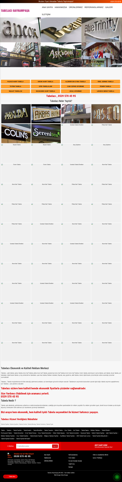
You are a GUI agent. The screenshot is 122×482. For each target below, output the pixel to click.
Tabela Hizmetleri (18, 433)
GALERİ (109, 7)
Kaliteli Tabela (59, 430)
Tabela (3, 430)
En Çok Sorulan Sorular (75, 461)
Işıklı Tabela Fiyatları (111, 433)
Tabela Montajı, (32, 424)
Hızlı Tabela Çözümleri (73, 433)
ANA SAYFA (47, 7)
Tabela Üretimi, (23, 424)
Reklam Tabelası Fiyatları (8, 436)
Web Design (61, 475)
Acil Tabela (76, 430)
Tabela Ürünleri (106, 430)
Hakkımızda (47, 458)
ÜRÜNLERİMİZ (76, 7)
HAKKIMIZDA (61, 7)
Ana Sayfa (47, 455)
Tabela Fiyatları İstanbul (7, 439)
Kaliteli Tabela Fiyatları (98, 433)
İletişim (71, 467)
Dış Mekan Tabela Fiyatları (67, 436)
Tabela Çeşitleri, (14, 424)
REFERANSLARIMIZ (94, 7)
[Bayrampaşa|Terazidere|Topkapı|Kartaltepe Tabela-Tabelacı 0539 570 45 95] (15, 10)
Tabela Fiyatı (49, 424)
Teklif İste (72, 464)
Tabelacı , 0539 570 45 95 (61, 96)
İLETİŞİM (46, 14)
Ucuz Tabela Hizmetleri (44, 433)
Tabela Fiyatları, (5, 424)
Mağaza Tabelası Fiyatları (51, 436)
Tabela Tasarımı (48, 430)
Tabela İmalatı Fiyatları (36, 436)
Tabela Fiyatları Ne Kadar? (23, 439)
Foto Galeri (72, 458)
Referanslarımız (73, 455)
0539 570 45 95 (115, 2)
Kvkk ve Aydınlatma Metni (100, 455)
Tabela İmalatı (27, 430)
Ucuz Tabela (68, 430)
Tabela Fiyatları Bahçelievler (100, 436)
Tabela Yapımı (85, 430)
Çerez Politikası (97, 458)
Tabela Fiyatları (17, 430)
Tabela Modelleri (37, 430)
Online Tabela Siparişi (59, 433)
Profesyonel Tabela (6, 433)
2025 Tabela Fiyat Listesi (83, 436)
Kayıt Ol (55, 446)
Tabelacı (9, 430)
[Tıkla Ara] (5, 476)
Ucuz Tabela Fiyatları (22, 436)
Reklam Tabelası (95, 430)
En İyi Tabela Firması (30, 433)
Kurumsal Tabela (85, 433)
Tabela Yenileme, (41, 424)
